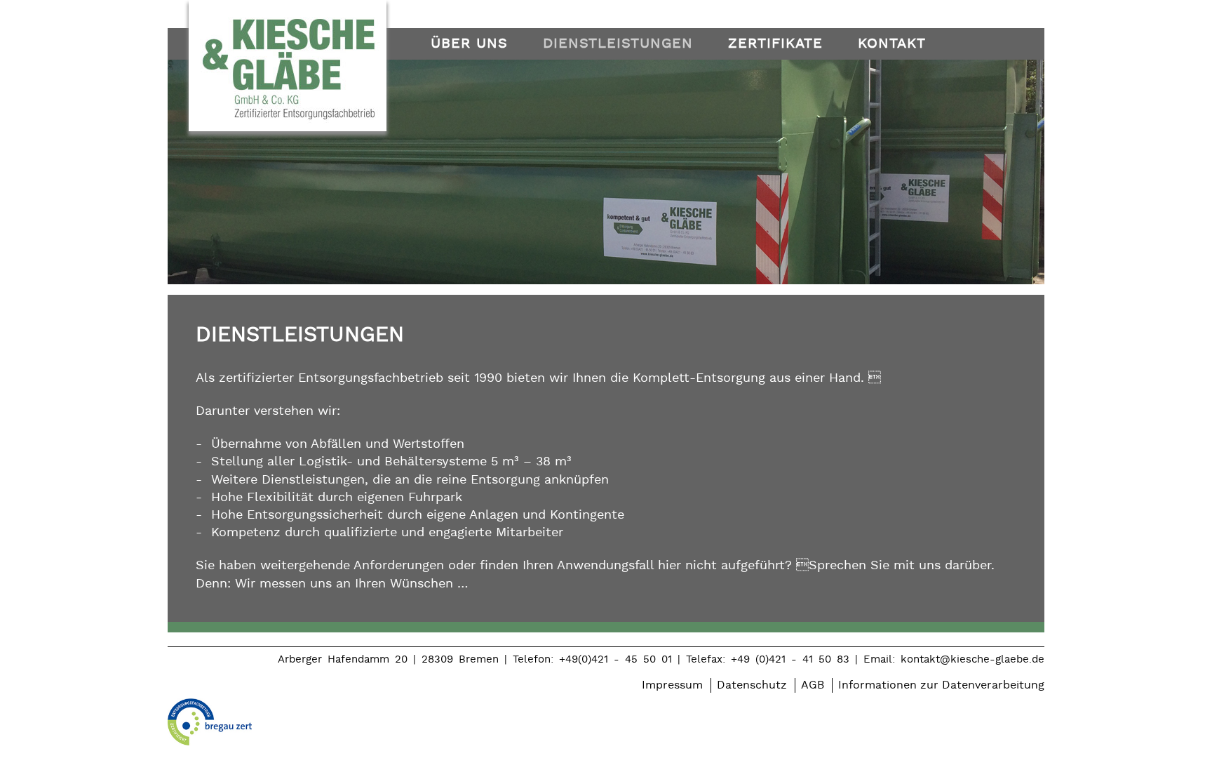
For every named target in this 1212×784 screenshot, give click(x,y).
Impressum (672, 685)
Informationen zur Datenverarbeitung (941, 685)
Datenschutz (752, 685)
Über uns (469, 43)
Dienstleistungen (618, 43)
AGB (812, 685)
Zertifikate (775, 43)
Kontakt (892, 43)
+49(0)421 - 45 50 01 (615, 659)
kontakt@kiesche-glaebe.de (972, 659)
